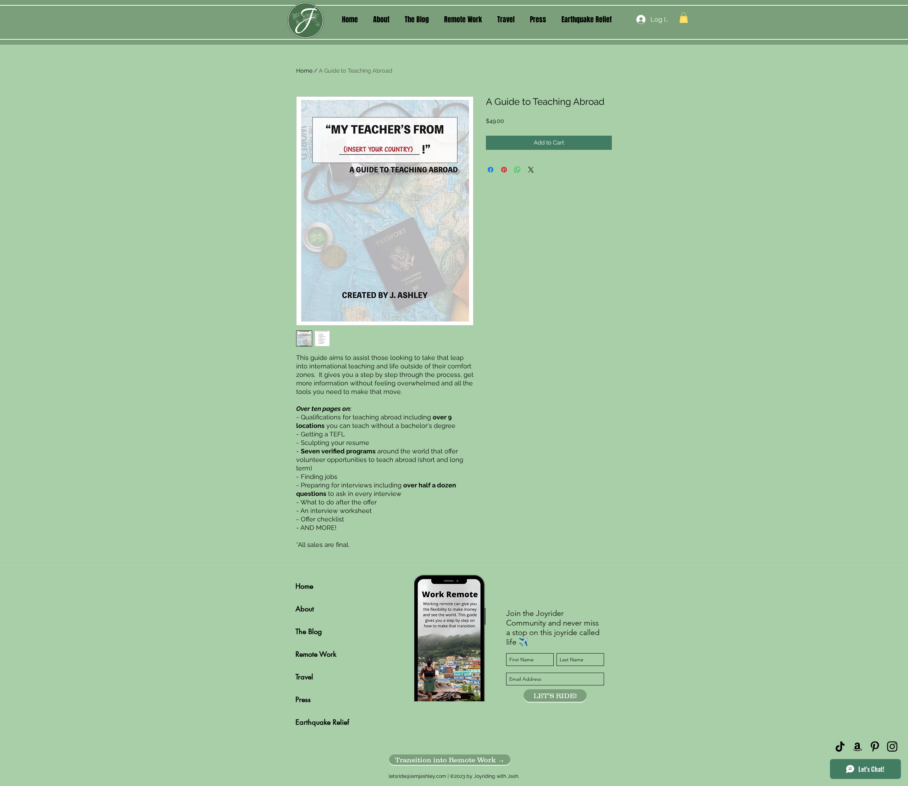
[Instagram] (892, 746)
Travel (304, 677)
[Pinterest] (875, 746)
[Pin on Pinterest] (504, 169)
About (304, 608)
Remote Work (315, 654)
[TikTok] (840, 746)
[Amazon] (857, 746)
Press (303, 699)
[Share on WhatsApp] (517, 169)
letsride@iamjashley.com (417, 776)
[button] (381, 19)
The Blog (308, 631)
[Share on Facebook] (490, 169)
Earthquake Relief (320, 722)
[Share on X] (531, 169)
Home (304, 70)
